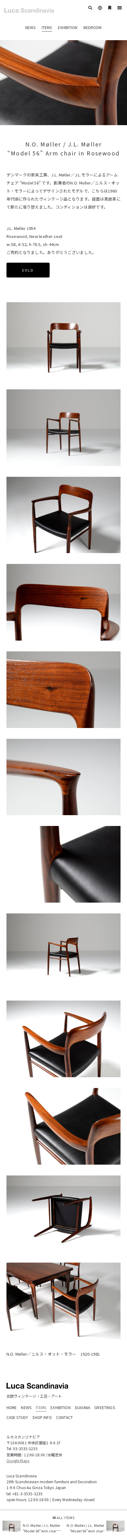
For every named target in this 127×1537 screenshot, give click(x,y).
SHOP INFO (41, 1417)
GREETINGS (104, 1407)
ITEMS (47, 27)
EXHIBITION (67, 27)
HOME (11, 1407)
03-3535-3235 (25, 1448)
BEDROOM (92, 27)
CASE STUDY (17, 1417)
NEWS (30, 27)
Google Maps (17, 1460)
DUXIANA (82, 1407)
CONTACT (64, 1417)
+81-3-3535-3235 (27, 1493)
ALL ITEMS (65, 1517)
